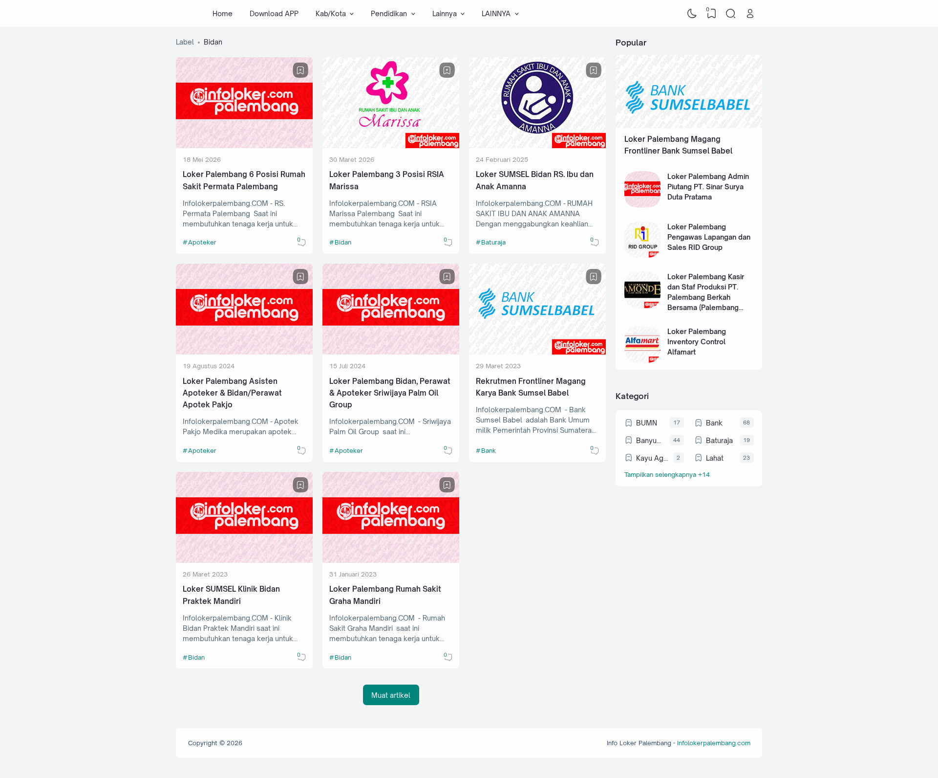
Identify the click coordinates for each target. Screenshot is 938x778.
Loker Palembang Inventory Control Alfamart (696, 341)
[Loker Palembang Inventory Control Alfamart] (642, 360)
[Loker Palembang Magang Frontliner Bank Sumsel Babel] (689, 125)
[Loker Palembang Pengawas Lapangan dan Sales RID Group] (642, 255)
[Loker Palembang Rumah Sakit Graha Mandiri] (390, 560)
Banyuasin (650, 440)
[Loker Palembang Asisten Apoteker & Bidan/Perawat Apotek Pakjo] (244, 352)
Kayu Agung (652, 458)
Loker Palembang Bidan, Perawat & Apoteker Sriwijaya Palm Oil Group (389, 393)
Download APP (274, 13)
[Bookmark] (300, 70)
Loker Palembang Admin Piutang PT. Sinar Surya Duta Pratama (708, 186)
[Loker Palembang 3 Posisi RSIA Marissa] (390, 145)
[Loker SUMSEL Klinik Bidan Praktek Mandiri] (244, 560)
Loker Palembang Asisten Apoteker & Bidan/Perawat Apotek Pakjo (232, 393)
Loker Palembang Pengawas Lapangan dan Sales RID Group (708, 236)
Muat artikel (390, 695)
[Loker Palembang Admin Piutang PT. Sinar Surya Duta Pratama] (642, 205)
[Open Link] (750, 13)
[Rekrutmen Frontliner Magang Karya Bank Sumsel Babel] (537, 352)
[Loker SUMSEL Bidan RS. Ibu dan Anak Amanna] (537, 145)
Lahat (715, 458)
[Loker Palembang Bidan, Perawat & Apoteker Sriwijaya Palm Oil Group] (390, 352)
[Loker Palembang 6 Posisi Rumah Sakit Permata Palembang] (244, 145)
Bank (488, 450)
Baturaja (493, 242)
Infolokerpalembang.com (713, 743)
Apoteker (202, 242)
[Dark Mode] (692, 13)
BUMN (646, 423)
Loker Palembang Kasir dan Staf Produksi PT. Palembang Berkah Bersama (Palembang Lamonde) (705, 297)
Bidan (343, 242)
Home (223, 13)
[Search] (730, 13)
